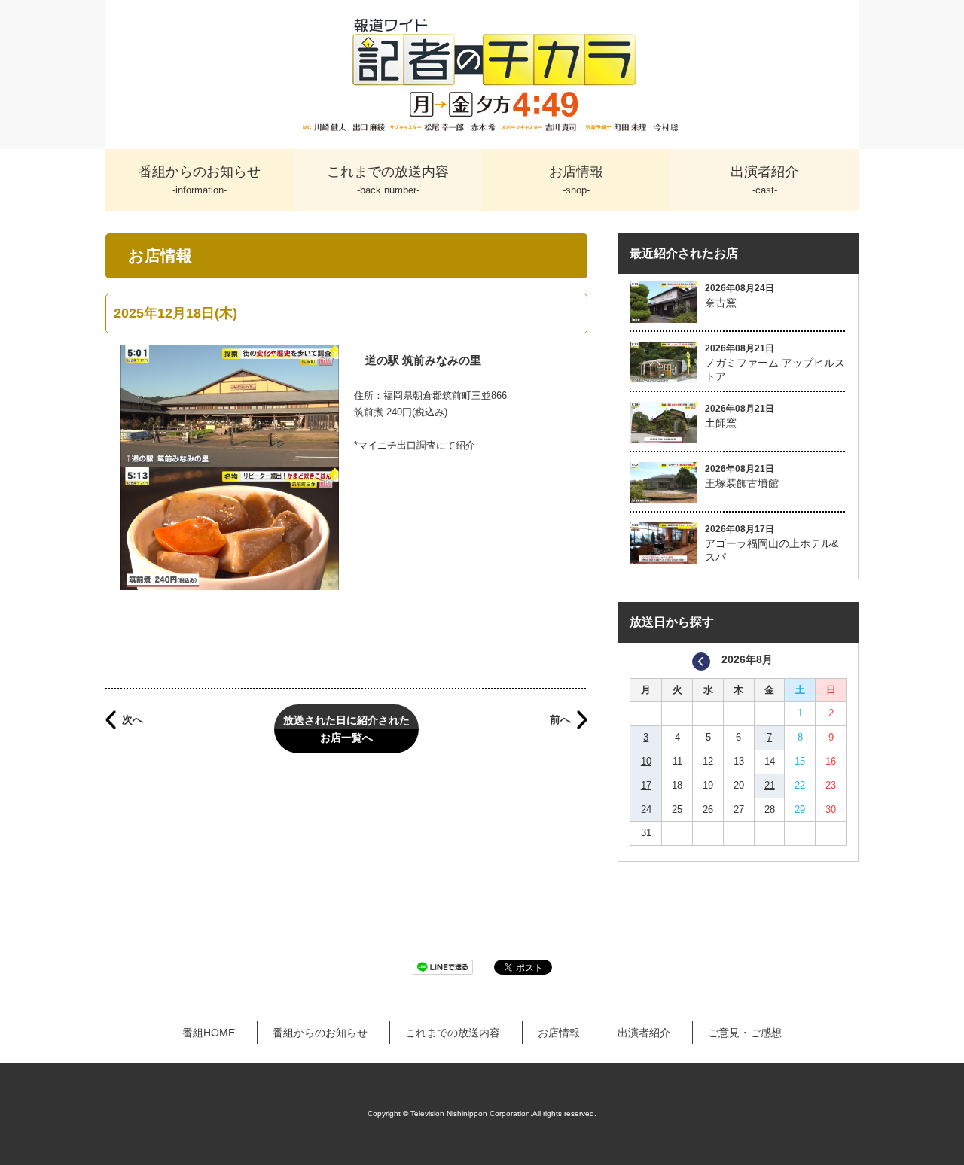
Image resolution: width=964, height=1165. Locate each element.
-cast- (764, 180)
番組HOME (208, 1033)
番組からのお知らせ (320, 1033)
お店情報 (559, 1033)
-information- (200, 180)
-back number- (388, 180)
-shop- (576, 180)
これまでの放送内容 (452, 1033)
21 (769, 785)
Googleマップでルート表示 (346, 634)
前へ (560, 719)
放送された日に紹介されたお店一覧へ (346, 728)
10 (646, 761)
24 (646, 809)
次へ (132, 719)
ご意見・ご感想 (745, 1033)
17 (646, 785)
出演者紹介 (644, 1033)
